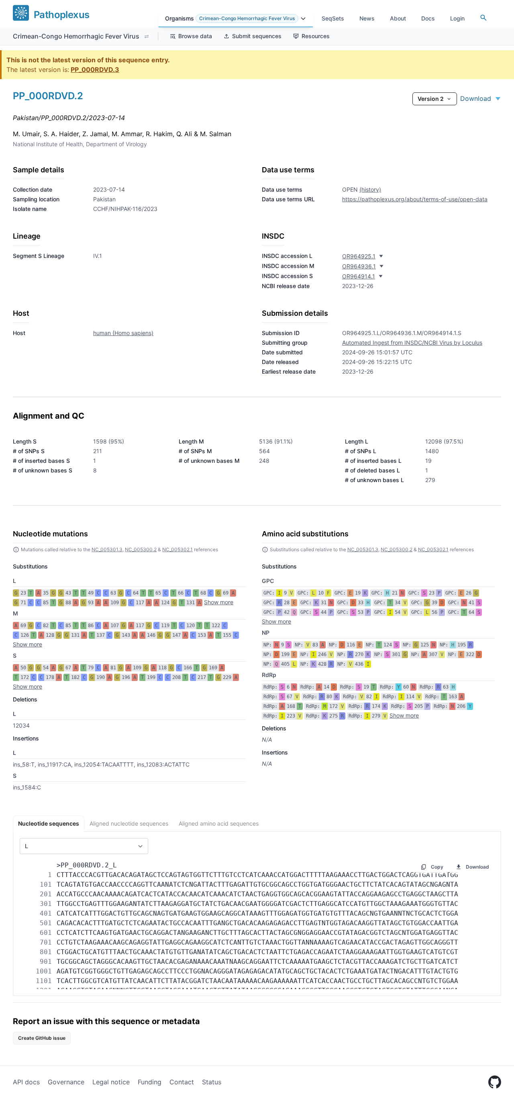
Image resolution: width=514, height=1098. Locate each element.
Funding (149, 1082)
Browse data (195, 36)
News (367, 18)
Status (211, 1082)
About (398, 18)
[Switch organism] (147, 37)
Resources (316, 36)
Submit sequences (256, 36)
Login (457, 18)
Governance (66, 1082)
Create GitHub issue (41, 1038)
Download (475, 98)
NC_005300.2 (141, 549)
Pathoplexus (61, 14)
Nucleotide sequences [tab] (48, 823)
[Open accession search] (483, 18)
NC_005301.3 (107, 549)
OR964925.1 (358, 256)
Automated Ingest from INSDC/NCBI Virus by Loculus (412, 342)
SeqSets (333, 18)
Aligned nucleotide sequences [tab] (129, 823)
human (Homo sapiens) (123, 332)
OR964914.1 (358, 276)
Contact (181, 1082)
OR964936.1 (359, 266)
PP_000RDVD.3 (95, 69)
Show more (218, 602)
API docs (26, 1082)
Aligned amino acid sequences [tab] (219, 823)
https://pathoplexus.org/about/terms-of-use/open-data (414, 199)
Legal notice (111, 1082)
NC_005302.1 (177, 549)
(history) (370, 189)
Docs (428, 18)
